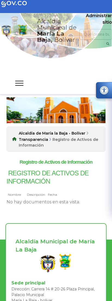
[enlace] (47, 263)
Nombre (14, 195)
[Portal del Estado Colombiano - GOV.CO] (18, 4)
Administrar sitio (99, 19)
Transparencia (33, 139)
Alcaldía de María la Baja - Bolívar (52, 133)
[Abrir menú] (10, 197)
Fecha (52, 195)
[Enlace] (6, 30)
